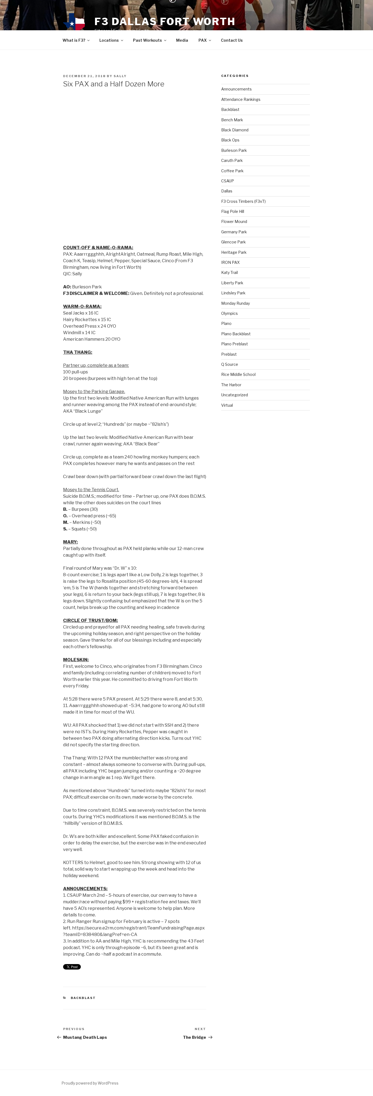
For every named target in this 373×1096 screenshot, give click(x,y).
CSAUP (227, 181)
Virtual (227, 405)
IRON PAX (230, 262)
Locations (109, 40)
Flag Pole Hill (232, 211)
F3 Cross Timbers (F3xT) (243, 201)
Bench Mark (232, 119)
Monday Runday (235, 303)
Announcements (236, 89)
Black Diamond (234, 130)
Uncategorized (234, 394)
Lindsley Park (233, 293)
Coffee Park (232, 170)
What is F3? (74, 40)
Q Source (229, 364)
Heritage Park (234, 252)
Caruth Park (232, 160)
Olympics (229, 313)
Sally (120, 76)
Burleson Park (234, 150)
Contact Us (232, 40)
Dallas (226, 191)
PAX (203, 40)
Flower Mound (234, 221)
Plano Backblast (236, 333)
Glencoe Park (233, 242)
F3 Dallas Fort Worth (165, 22)
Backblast (83, 998)
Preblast (229, 354)
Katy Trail (229, 272)
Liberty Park (232, 282)
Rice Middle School (238, 374)
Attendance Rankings (240, 99)
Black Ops (230, 140)
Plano (226, 323)
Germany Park (234, 232)
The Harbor (231, 384)
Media (182, 40)
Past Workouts (147, 40)
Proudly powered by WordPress (90, 1083)
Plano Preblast (234, 344)
